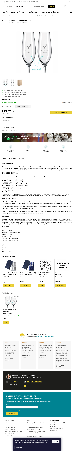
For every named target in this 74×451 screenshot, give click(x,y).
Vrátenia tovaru (8, 422)
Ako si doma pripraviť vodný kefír (34, 429)
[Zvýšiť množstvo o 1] (48, 111)
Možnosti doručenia (67, 102)
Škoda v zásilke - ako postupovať (57, 428)
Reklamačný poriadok (10, 427)
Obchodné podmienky (10, 429)
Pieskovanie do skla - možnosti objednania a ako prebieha (59, 423)
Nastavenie (19, 447)
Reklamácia (7, 425)
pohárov (30, 213)
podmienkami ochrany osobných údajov (28, 410)
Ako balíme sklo (53, 426)
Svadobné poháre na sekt (15, 232)
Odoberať (12, 413)
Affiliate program (53, 430)
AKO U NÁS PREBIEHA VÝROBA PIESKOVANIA (58, 219)
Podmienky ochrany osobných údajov (13, 431)
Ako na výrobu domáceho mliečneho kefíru (37, 425)
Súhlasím (55, 441)
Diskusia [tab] (21, 158)
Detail (41, 285)
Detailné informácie (7, 99)
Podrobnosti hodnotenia (21, 22)
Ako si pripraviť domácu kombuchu (35, 427)
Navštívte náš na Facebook (25, 386)
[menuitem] (6, 12)
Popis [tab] (4, 158)
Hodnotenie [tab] (12, 158)
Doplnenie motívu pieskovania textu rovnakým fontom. (18, 208)
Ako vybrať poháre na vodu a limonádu (36, 422)
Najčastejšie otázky (9, 433)
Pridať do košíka (60, 112)
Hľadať (52, 6)
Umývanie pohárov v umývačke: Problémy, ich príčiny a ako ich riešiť (36, 432)
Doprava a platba (9, 435)
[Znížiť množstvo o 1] (48, 113)
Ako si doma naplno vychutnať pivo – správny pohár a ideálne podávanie (35, 435)
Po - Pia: (31, 1)
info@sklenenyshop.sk (34, 382)
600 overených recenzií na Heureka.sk (45, 336)
